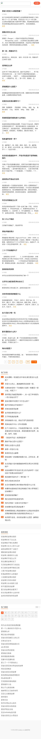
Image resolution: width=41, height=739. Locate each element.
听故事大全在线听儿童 (9, 583)
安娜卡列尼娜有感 (8, 659)
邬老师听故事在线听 (8, 536)
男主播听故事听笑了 (8, 561)
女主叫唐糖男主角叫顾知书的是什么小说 (20, 485)
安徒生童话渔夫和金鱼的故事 (12, 666)
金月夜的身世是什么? (13, 413)
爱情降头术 (5, 631)
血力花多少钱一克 (9, 313)
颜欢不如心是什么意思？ (14, 441)
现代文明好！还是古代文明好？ (16, 503)
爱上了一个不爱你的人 (9, 662)
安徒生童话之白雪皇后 (9, 715)
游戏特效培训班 (8, 269)
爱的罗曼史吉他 (7, 709)
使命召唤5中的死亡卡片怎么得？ (17, 401)
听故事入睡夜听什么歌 (9, 555)
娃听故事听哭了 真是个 (9, 549)
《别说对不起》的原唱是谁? (15, 438)
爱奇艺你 (4, 700)
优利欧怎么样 (7, 65)
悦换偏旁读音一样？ (9, 139)
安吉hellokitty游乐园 (8, 712)
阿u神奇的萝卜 (6, 678)
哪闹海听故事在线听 (8, 552)
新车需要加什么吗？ (9, 332)
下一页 (34, 362)
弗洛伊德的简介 (8, 231)
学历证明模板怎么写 (9, 200)
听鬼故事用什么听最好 (9, 574)
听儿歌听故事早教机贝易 (10, 568)
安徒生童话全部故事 (8, 672)
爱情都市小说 (6, 684)
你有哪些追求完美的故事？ (15, 507)
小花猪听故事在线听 (8, 577)
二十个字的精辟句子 (9, 250)
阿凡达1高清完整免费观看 (10, 625)
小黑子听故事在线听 (8, 571)
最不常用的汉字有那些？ (14, 405)
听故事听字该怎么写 (8, 558)
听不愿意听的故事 (8, 586)
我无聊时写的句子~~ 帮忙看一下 (17, 477)
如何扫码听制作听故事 (9, 596)
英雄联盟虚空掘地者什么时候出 (14, 118)
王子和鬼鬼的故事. (12, 416)
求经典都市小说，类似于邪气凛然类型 (19, 420)
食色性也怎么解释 (11, 453)
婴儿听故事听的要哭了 (9, 589)
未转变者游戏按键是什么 (11, 294)
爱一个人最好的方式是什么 (11, 628)
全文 (3, 26)
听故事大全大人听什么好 (10, 546)
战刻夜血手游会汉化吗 (10, 179)
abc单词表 (5, 647)
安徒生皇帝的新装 (8, 650)
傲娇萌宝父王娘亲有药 (9, 690)
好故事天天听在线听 (8, 580)
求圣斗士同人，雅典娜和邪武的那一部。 (20, 384)
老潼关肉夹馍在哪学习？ (11, 101)
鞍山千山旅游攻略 (8, 687)
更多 (37, 607)
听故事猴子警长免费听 (9, 543)
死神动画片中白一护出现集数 (16, 424)
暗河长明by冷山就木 (8, 703)
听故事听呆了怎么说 (8, 540)
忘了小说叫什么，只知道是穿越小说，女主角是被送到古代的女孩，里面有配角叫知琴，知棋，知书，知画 (22, 431)
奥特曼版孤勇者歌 (8, 656)
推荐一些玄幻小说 (11, 449)
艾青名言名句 (6, 641)
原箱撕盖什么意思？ (9, 86)
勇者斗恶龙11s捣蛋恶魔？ (12, 11)
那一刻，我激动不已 (9, 51)
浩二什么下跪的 (8, 219)
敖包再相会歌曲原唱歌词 (10, 675)
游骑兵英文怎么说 (9, 32)
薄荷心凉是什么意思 (12, 445)
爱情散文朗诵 (6, 653)
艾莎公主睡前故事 (8, 694)
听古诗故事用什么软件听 (10, 593)
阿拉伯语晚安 (6, 669)
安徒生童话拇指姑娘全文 (10, 644)
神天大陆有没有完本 (12, 481)
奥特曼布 (4, 697)
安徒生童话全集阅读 (8, 706)
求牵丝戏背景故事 (11, 409)
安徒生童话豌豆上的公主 (10, 638)
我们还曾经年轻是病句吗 (14, 499)
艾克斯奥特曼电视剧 (8, 681)
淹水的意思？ (7, 348)
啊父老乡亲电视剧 (8, 634)
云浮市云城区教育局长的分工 (13, 281)
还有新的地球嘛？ (11, 495)
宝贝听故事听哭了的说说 (10, 565)
